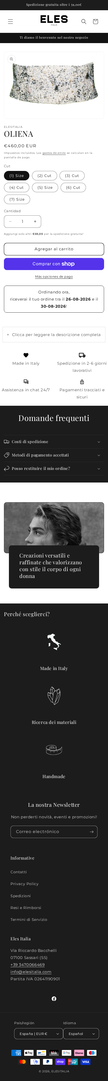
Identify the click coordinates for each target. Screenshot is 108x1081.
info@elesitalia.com (30, 971)
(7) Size (17, 199)
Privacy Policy (24, 883)
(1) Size (16, 175)
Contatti (18, 872)
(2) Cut (44, 175)
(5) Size (45, 187)
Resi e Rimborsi (25, 907)
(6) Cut (73, 187)
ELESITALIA (60, 1071)
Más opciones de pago (54, 276)
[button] (10, 21)
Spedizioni (20, 896)
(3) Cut (72, 175)
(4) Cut (16, 187)
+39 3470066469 (27, 964)
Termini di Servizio (28, 919)
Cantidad (12, 211)
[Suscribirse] (91, 832)
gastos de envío (54, 153)
